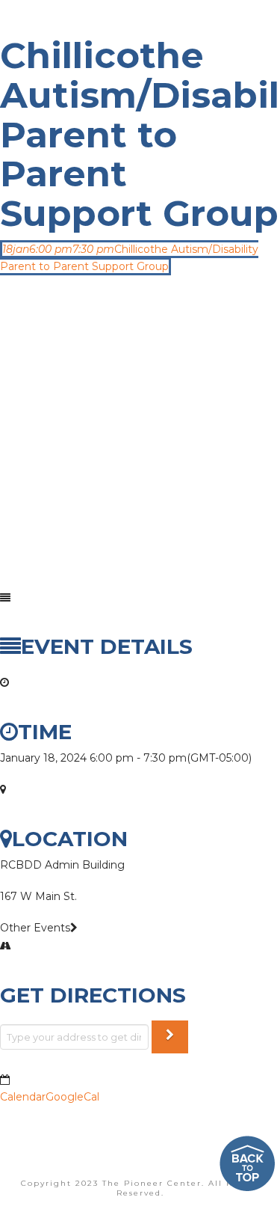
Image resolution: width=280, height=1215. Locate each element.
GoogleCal (72, 1097)
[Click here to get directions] (170, 1037)
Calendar (23, 1097)
